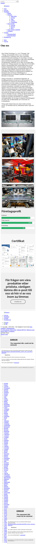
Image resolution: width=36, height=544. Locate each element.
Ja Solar (13, 17)
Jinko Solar (14, 16)
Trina (12, 19)
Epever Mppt (4, 331)
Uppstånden (14, 22)
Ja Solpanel (11, 331)
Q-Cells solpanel (5, 330)
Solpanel (9, 14)
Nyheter (6, 32)
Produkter (6, 11)
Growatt (13, 25)
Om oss (6, 10)
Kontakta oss (7, 37)
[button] (18, 302)
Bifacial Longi (30, 330)
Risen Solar (13, 330)
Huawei (13, 26)
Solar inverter (10, 23)
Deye (12, 28)
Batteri (9, 13)
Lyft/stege (10, 31)
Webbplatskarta (10, 328)
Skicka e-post (4, 334)
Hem (5, 8)
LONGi (13, 20)
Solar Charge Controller (13, 29)
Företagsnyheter (11, 34)
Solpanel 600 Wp (21, 330)
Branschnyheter (11, 35)
